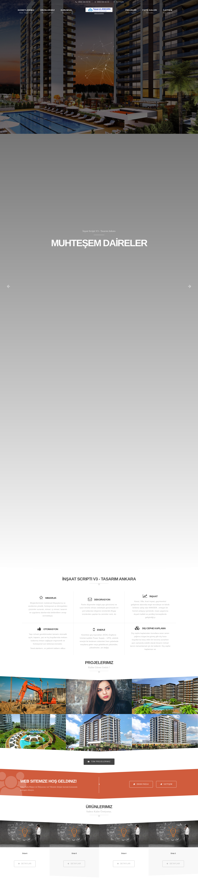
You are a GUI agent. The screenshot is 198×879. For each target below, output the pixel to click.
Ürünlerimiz (47, 10)
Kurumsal (67, 10)
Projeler (131, 10)
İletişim (167, 10)
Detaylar (33, 695)
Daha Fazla (142, 784)
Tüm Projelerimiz (100, 762)
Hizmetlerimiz (26, 10)
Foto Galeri (150, 10)
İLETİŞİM (120, 2)
